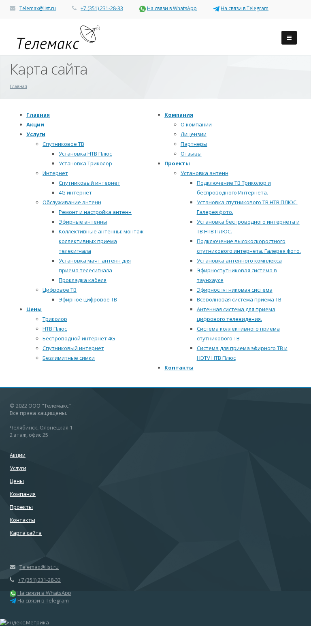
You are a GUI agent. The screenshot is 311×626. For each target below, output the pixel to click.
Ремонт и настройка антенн (95, 212)
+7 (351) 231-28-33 (102, 8)
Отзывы (191, 153)
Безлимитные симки (69, 357)
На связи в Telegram (244, 8)
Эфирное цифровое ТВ (88, 299)
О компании (196, 124)
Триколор (55, 319)
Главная (38, 114)
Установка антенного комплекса (239, 260)
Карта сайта (26, 532)
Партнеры (194, 143)
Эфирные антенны (83, 221)
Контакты (179, 367)
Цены (34, 309)
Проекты (177, 163)
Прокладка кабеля (83, 280)
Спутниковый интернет (89, 182)
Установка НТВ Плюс (85, 153)
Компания (178, 114)
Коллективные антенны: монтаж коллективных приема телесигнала (101, 241)
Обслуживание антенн (72, 202)
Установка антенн (204, 173)
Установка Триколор (85, 163)
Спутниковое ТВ (63, 143)
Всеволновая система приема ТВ (239, 299)
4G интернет (75, 192)
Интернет (55, 173)
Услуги (35, 134)
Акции (35, 124)
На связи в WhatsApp (172, 8)
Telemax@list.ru (37, 8)
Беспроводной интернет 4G (79, 338)
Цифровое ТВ (60, 289)
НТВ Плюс (55, 328)
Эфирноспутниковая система (235, 289)
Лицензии (194, 134)
